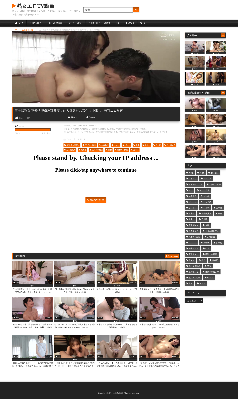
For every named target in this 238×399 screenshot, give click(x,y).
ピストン (192, 208)
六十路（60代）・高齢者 (99, 23)
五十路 (158, 145)
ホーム (21, 23)
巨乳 (118, 23)
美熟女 (202, 283)
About (73, 117)
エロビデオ (204, 190)
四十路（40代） (56, 23)
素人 (191, 283)
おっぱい (215, 173)
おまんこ (192, 178)
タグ (145, 23)
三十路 (191, 213)
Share (92, 117)
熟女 (110, 150)
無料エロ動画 (97, 150)
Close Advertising (96, 200)
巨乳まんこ (193, 254)
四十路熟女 (193, 248)
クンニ (116, 145)
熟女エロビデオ (212, 272)
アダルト (207, 178)
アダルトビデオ (195, 184)
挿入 (203, 260)
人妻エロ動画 (194, 237)
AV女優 (131, 23)
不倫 (137, 145)
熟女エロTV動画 (35, 6)
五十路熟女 (71, 150)
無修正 (83, 150)
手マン (191, 260)
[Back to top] (229, 390)
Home (16, 30)
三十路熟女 (206, 213)
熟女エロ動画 (122, 150)
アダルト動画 (90, 145)
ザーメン (192, 202)
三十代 (219, 208)
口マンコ (192, 243)
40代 (202, 173)
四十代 (206, 243)
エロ (191, 190)
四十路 (219, 243)
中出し (147, 145)
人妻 (207, 225)
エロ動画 (105, 145)
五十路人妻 (171, 145)
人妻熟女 (211, 237)
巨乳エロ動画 (211, 254)
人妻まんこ (193, 231)
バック (127, 145)
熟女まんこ (193, 272)
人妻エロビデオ (212, 231)
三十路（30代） (36, 23)
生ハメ (136, 150)
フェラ (206, 208)
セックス (207, 202)
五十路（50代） (76, 23)
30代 (191, 173)
